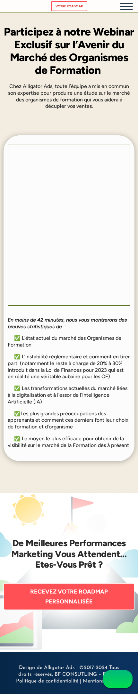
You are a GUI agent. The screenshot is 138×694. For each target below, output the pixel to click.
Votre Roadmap (69, 6)
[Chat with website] (117, 679)
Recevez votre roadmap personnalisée (69, 596)
